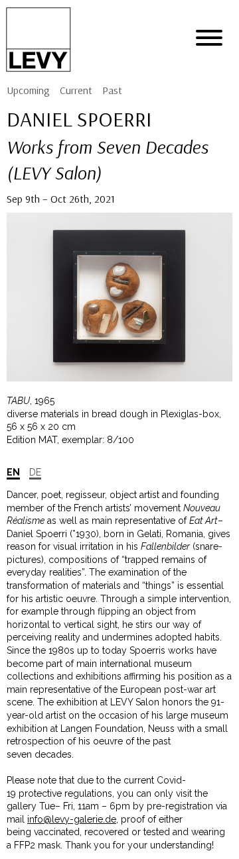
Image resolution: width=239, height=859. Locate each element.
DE (35, 472)
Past (112, 90)
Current (76, 90)
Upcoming (28, 90)
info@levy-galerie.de (71, 819)
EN (13, 472)
